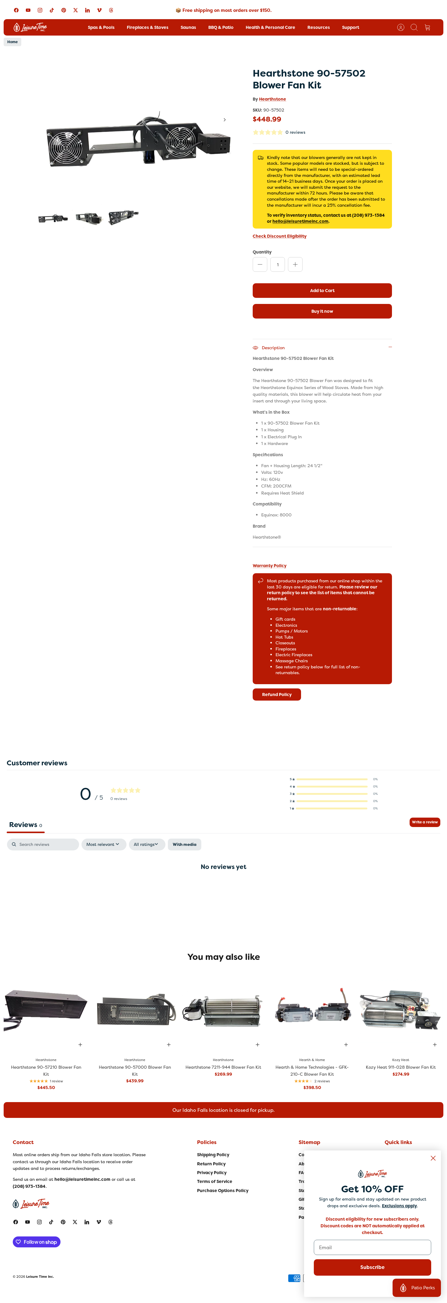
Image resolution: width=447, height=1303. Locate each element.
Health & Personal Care (270, 27)
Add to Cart (322, 290)
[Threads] (111, 10)
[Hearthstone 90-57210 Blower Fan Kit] (46, 1010)
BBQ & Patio (221, 27)
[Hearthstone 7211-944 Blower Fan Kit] (223, 1010)
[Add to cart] (80, 1044)
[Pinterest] (64, 10)
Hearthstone (272, 99)
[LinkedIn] (87, 10)
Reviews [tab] (25, 824)
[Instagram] (40, 10)
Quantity (262, 252)
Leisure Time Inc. (40, 1276)
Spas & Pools (101, 27)
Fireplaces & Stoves (147, 27)
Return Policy (211, 1164)
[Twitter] (75, 10)
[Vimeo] (99, 10)
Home (12, 42)
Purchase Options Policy (222, 1190)
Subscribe (372, 1267)
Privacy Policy (212, 1172)
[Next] (224, 119)
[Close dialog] (433, 1158)
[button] (334, 779)
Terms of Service (214, 1181)
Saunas (188, 27)
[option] (136, 126)
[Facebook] (16, 10)
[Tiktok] (52, 10)
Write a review (425, 822)
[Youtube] (28, 10)
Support (350, 27)
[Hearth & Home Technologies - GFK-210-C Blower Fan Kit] (312, 1010)
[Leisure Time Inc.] (30, 27)
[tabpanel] (223, 886)
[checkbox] (184, 844)
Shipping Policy (213, 1154)
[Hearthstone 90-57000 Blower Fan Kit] (135, 1010)
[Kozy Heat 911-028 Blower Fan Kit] (400, 1010)
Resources (318, 27)
